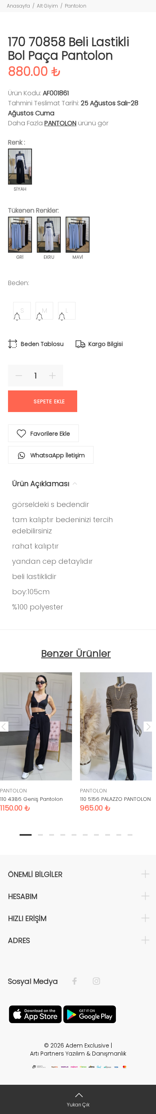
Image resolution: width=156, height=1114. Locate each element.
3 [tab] (51, 835)
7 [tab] (96, 835)
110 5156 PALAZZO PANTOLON (115, 799)
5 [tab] (74, 835)
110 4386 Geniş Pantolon (31, 799)
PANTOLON (60, 123)
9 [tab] (118, 835)
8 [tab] (107, 835)
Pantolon (75, 5)
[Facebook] (78, 981)
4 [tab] (62, 835)
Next (148, 726)
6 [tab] (85, 835)
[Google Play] (89, 1014)
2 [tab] (40, 835)
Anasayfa (18, 5)
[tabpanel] (116, 736)
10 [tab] (130, 835)
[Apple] (35, 1014)
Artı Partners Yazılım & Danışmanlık (78, 1054)
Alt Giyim (47, 5)
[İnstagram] (92, 981)
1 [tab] (26, 835)
